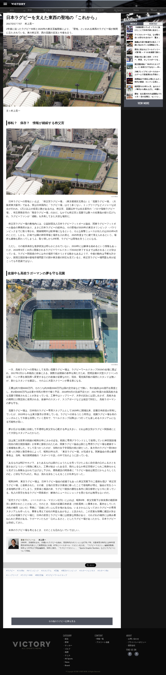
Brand (154, 10)
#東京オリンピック (69, 571)
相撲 (83, 10)
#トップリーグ (12, 575)
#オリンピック (33, 571)
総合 (12, 10)
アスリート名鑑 (102, 642)
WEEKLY (133, 23)
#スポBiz (20, 571)
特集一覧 (100, 639)
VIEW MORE (143, 103)
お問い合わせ (133, 639)
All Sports (118, 10)
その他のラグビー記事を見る (62, 621)
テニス (101, 10)
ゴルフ (65, 10)
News (136, 10)
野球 (30, 10)
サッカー (47, 10)
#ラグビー (10, 571)
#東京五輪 (39, 575)
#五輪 (56, 571)
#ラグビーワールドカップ (56, 575)
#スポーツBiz (103, 571)
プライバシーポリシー (137, 642)
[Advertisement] (65, 596)
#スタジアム (46, 571)
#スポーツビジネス (87, 571)
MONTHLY (153, 23)
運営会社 (131, 645)
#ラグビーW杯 (27, 575)
